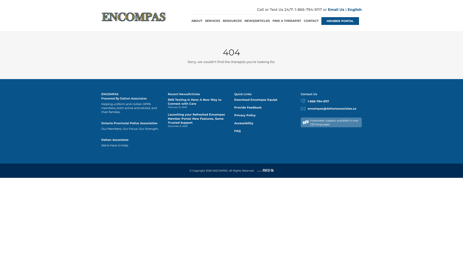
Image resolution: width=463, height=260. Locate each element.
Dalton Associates (115, 140)
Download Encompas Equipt (255, 99)
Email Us (336, 9)
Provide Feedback (248, 107)
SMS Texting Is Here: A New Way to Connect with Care (194, 101)
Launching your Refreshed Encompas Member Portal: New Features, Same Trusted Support (196, 118)
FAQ (237, 131)
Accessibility (243, 123)
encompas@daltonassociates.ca (332, 108)
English (355, 9)
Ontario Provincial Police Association (129, 123)
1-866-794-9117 (318, 101)
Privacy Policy (245, 115)
